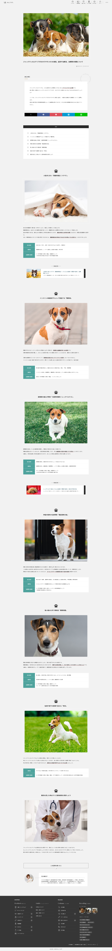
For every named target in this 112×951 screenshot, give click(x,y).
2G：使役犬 (82, 922)
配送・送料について (40, 910)
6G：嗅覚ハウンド (84, 929)
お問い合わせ (39, 916)
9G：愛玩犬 (82, 937)
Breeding (84, 903)
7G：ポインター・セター (85, 932)
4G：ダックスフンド (84, 924)
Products (20, 903)
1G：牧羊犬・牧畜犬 (84, 919)
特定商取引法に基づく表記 (80, 944)
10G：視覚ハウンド (84, 939)
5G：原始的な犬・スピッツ (86, 927)
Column (63, 903)
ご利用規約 (70, 944)
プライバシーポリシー (92, 944)
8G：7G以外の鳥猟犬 (84, 934)
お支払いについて (40, 907)
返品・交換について (40, 913)
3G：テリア (90, 922)
